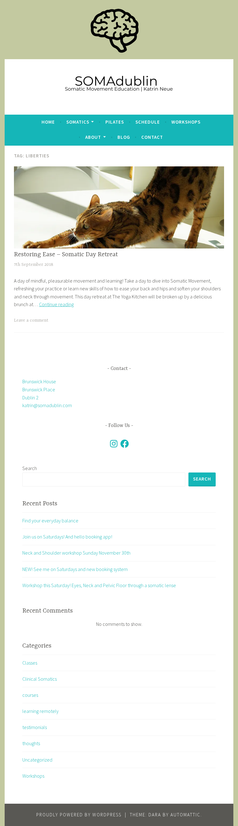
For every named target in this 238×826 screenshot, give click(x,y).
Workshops (186, 122)
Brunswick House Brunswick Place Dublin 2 (39, 389)
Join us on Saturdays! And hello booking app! (67, 537)
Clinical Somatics (39, 679)
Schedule (147, 122)
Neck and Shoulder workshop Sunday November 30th (76, 553)
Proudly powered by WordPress (78, 815)
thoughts (31, 743)
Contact (152, 137)
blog (123, 137)
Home (48, 122)
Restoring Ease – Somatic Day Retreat (66, 254)
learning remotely (40, 711)
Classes (29, 663)
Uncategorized (37, 760)
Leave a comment (31, 320)
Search (29, 468)
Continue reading (56, 304)
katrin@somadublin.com (47, 405)
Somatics (77, 122)
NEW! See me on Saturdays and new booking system (75, 569)
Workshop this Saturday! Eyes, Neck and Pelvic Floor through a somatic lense (99, 585)
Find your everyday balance (50, 520)
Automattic (185, 815)
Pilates (114, 122)
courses (30, 695)
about (93, 137)
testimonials (34, 727)
